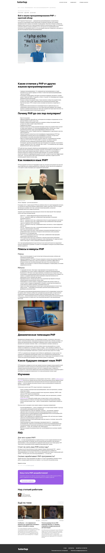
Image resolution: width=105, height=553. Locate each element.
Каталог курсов (63, 2)
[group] (29, 522)
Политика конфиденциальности (79, 550)
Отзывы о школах (84, 2)
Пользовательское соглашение (60, 550)
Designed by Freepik (21, 62)
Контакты (71, 548)
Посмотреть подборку (28, 481)
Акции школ (73, 2)
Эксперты (81, 548)
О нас (65, 548)
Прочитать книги (24, 398)
